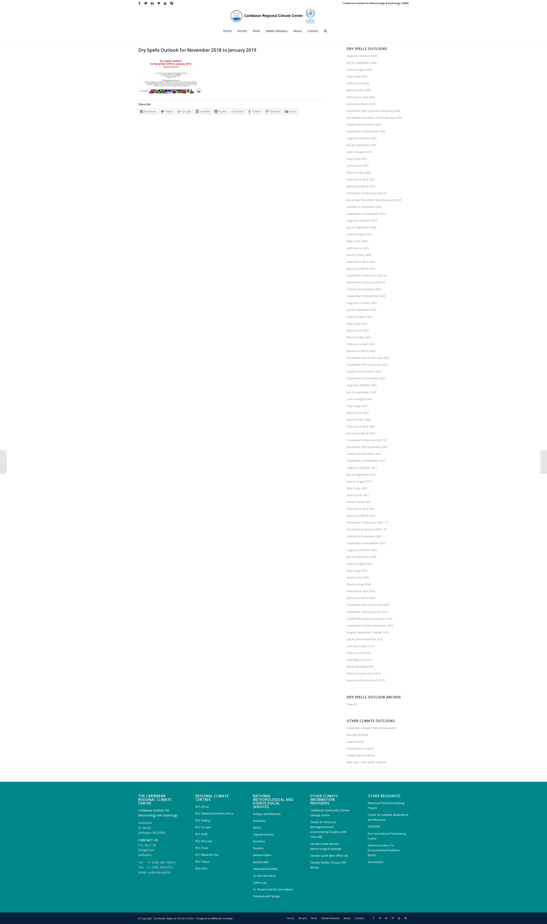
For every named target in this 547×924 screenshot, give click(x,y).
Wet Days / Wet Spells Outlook (366, 762)
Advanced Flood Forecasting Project (386, 805)
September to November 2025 (366, 131)
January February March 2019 (366, 680)
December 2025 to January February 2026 (373, 111)
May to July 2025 (357, 159)
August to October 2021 (362, 468)
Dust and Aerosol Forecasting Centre (387, 836)
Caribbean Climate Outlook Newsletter (371, 728)
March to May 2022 (359, 419)
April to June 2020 (358, 577)
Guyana (258, 848)
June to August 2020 (359, 564)
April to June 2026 (358, 83)
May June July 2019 (359, 653)
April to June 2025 (358, 165)
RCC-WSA (201, 868)
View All (352, 704)
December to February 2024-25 (366, 193)
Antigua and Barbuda (267, 814)
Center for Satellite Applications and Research (388, 817)
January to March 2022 (361, 433)
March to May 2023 (359, 337)
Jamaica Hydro (262, 855)
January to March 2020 (361, 598)
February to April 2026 (361, 97)
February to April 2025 (361, 179)
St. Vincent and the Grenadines (273, 889)
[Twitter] (146, 3)
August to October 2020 (362, 550)
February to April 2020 (361, 591)
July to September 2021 (361, 474)
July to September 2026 (361, 63)
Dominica (259, 841)
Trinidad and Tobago (266, 896)
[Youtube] (165, 3)
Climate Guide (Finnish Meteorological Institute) (325, 846)
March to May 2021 (359, 502)
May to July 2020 (357, 570)
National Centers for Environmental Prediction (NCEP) (384, 850)
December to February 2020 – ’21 (368, 522)
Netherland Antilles (265, 869)
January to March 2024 (361, 269)
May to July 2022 (357, 406)
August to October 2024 (362, 220)
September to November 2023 (366, 296)
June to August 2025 (359, 152)
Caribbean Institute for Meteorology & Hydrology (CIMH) (376, 3)
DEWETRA (374, 826)
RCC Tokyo (202, 861)
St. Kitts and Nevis (264, 876)
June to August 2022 (359, 399)
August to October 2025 (362, 138)
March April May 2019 (360, 666)
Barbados (259, 821)
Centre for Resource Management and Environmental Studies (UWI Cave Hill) (328, 829)
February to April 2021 (361, 509)
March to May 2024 (359, 255)
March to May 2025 (359, 172)
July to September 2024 (361, 227)
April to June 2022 (358, 413)
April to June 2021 (358, 495)
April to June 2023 (358, 330)
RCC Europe (203, 827)
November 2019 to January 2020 (367, 612)
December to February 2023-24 (366, 275)
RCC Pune (202, 848)
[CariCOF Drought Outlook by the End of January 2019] (3, 462)
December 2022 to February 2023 (368, 358)
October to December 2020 (364, 536)
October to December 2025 (364, 124)
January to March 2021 (361, 515)
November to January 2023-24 (366, 282)
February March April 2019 (363, 673)
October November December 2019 (369, 619)
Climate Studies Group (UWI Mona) (328, 864)
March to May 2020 (359, 584)
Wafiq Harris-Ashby (221, 918)
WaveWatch (375, 862)
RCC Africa (202, 807)
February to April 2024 (361, 262)
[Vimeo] (159, 3)
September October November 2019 (370, 625)
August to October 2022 (362, 385)
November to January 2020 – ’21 (367, 529)
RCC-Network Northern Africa (214, 813)
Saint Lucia (260, 882)
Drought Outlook (357, 735)
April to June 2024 (358, 248)
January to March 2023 (361, 351)
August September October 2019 (368, 632)
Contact (359, 918)
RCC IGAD (202, 834)
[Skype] (171, 3)
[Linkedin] (152, 3)
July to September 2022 (361, 392)
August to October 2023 (362, 303)
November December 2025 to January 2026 (374, 118)
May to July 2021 (357, 488)
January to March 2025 (361, 186)
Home (290, 918)
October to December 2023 (364, 289)
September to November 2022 (366, 378)
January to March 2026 (361, 104)
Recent (302, 918)
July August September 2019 (365, 639)
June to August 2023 (359, 317)
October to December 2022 (364, 371)
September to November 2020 (366, 543)
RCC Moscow (204, 841)
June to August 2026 (359, 69)
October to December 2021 (364, 454)
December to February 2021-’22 (367, 440)
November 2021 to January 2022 (367, 447)
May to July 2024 (357, 241)
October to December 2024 (364, 207)
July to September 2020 (361, 557)
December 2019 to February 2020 (368, 605)
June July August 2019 (360, 646)
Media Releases (330, 918)
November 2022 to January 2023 (367, 365)
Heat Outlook (355, 742)
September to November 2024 (366, 214)
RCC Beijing (203, 820)
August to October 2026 (362, 56)
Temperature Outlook (361, 755)
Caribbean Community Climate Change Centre (329, 812)
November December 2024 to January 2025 (374, 200)
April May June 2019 (359, 660)
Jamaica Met (261, 862)
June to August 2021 (359, 481)
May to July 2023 (357, 323)
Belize (257, 827)
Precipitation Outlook (360, 748)
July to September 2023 (361, 310)
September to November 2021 (366, 461)
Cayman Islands (263, 834)
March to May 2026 (359, 90)
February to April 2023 (361, 344)
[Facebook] (139, 3)
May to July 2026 (357, 76)
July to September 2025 (361, 145)
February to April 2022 (361, 426)
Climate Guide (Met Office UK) (329, 855)
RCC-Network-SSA (207, 855)
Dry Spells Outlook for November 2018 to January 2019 (197, 50)
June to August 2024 (359, 234)
